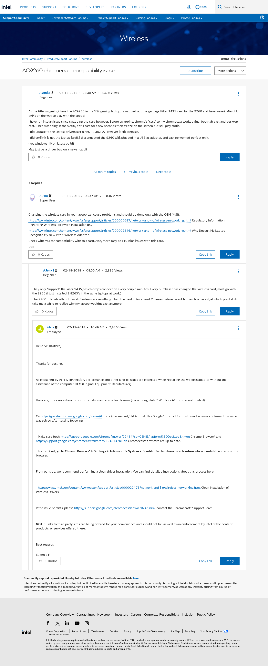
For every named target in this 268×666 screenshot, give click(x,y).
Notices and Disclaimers (180, 643)
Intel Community (32, 58)
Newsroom (104, 614)
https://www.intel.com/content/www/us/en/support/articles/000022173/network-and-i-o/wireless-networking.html (119, 487)
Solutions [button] (71, 7)
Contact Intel (86, 614)
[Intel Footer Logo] (27, 632)
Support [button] (49, 7)
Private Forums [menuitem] (190, 17)
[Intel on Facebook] (48, 623)
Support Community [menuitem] (16, 17)
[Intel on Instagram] (86, 623)
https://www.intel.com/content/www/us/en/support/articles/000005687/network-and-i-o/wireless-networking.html (109, 220)
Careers (136, 614)
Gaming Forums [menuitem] (145, 17)
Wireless (86, 58)
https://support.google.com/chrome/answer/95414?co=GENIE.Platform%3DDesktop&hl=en (125, 436)
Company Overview (60, 614)
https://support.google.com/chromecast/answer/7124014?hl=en (81, 440)
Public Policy (206, 614)
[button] (238, 93)
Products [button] (28, 7)
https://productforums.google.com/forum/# (71, 416)
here (136, 578)
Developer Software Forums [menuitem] (69, 17)
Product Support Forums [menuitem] (111, 17)
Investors (121, 614)
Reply (230, 157)
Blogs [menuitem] (168, 17)
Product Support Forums (62, 58)
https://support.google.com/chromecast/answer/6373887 (115, 508)
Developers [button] (95, 7)
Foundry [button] (139, 7)
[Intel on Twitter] (57, 623)
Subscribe (196, 70)
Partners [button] (118, 7)
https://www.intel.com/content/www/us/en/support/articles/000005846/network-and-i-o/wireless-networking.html (109, 230)
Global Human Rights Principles (158, 646)
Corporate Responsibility (161, 614)
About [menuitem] (41, 17)
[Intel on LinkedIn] (67, 623)
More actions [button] (227, 70)
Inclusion (188, 614)
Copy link (205, 254)
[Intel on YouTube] (77, 623)
